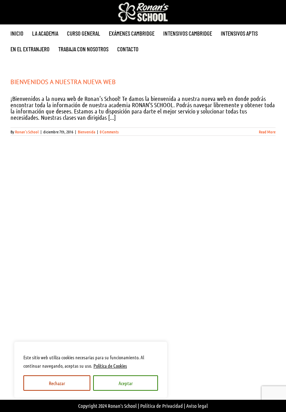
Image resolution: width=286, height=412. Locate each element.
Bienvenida (86, 131)
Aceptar (126, 383)
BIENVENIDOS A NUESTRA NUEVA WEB (63, 82)
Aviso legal (197, 406)
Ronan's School (27, 131)
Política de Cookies (110, 365)
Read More (267, 131)
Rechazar (57, 383)
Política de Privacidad (161, 406)
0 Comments (109, 131)
